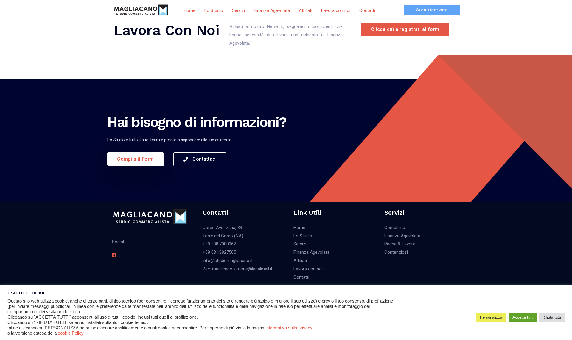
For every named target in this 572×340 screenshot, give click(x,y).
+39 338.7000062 (219, 244)
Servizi (299, 244)
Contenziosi (396, 252)
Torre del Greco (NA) (223, 236)
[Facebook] (114, 255)
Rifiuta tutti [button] (551, 317)
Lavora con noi (308, 269)
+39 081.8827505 (219, 252)
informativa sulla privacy (289, 327)
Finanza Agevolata (311, 252)
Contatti (301, 277)
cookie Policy (71, 333)
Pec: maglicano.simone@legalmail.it (237, 269)
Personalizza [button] (491, 317)
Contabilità (394, 227)
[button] (405, 29)
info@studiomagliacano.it (228, 260)
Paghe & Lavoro (400, 244)
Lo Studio (302, 236)
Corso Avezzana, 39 (222, 227)
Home (299, 227)
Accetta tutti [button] (523, 317)
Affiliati (300, 260)
